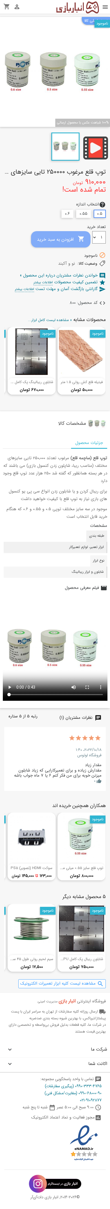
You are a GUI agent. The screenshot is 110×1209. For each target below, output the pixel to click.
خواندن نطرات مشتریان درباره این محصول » (63, 275)
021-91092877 (91, 1100)
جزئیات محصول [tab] (89, 442)
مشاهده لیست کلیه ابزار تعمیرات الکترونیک (62, 983)
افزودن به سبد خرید (61, 239)
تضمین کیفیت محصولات (70, 282)
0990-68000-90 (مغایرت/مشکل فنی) (73, 1093)
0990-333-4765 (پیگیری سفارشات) (73, 1086)
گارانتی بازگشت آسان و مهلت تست (60, 289)
